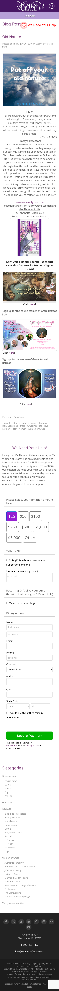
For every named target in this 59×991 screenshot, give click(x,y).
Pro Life (8, 795)
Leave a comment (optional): (22, 571)
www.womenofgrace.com (29, 202)
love (46, 425)
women (22, 428)
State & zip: (12, 701)
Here (32, 304)
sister (14, 428)
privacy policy (32, 745)
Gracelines (19, 417)
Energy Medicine (13, 817)
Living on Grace (12, 874)
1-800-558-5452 (29, 944)
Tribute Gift (14, 551)
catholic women (29, 423)
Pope (7, 792)
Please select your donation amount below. (29, 501)
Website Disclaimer (38, 984)
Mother (6, 428)
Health (10, 843)
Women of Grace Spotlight (18, 896)
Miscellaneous (11, 821)
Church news (11, 780)
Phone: (10, 652)
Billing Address (16, 613)
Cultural (8, 784)
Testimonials (11, 889)
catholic (16, 423)
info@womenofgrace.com (29, 951)
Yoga (7, 851)
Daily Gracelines (10, 425)
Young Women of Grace (14, 903)
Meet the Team (12, 881)
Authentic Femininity (14, 862)
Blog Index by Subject (15, 813)
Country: (11, 664)
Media (8, 788)
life (40, 425)
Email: (9, 641)
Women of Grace (36, 428)
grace (22, 425)
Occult (8, 828)
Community (44, 423)
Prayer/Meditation (13, 832)
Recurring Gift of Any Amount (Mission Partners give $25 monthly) (29, 592)
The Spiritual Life (13, 892)
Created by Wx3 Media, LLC (16, 984)
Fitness (10, 840)
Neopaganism (11, 825)
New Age (6, 808)
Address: (11, 676)
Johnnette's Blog (13, 870)
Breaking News (9, 776)
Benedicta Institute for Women (20, 866)
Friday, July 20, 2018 (23, 43)
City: (8, 689)
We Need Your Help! (42, 25)
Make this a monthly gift (23, 603)
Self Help (9, 836)
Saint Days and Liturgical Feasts (20, 885)
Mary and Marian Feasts (16, 877)
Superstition (10, 847)
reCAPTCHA (11, 745)
